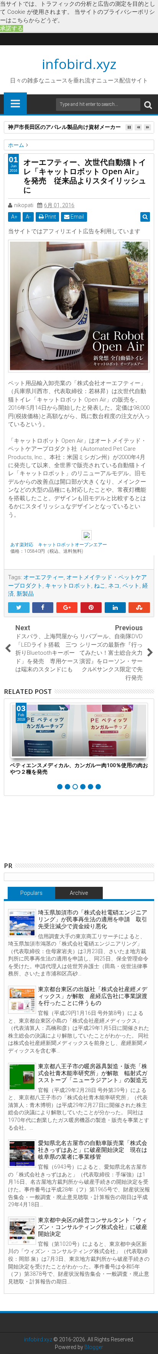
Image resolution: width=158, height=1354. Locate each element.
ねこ (99, 585)
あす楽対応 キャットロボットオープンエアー (58, 544)
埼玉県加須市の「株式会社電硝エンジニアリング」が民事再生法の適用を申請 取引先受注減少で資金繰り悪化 (92, 919)
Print (50, 217)
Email (76, 217)
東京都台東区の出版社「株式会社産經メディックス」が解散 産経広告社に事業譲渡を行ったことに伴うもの (92, 996)
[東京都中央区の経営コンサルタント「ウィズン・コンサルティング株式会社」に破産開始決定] (22, 1230)
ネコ (114, 585)
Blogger (93, 1347)
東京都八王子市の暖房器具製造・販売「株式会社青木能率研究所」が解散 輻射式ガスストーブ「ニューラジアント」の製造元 (92, 1073)
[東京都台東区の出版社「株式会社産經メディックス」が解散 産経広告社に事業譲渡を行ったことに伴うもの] (22, 999)
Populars (31, 893)
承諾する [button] (11, 28)
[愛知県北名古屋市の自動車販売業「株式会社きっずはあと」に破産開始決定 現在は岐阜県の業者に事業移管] (22, 1153)
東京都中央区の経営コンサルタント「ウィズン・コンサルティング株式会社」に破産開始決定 (92, 1227)
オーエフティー (43, 577)
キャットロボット (68, 585)
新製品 (25, 593)
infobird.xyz (79, 64)
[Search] (148, 104)
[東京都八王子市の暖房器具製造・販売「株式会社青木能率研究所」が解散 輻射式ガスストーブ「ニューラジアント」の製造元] (22, 1076)
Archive (79, 893)
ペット (131, 585)
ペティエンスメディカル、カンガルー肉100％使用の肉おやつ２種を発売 (79, 768)
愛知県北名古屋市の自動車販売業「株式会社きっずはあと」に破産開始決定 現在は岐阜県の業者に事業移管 (92, 1150)
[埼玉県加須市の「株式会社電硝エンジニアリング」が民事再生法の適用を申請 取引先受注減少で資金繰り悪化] (22, 923)
